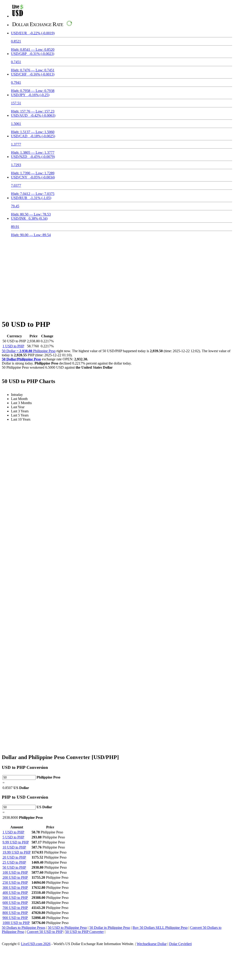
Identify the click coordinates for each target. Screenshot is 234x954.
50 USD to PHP (14, 867)
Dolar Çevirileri (180, 944)
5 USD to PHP (13, 837)
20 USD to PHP (14, 857)
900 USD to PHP (15, 918)
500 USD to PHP (15, 898)
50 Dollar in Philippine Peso (109, 928)
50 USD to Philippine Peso (67, 928)
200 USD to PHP (15, 877)
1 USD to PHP (13, 346)
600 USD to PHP (15, 903)
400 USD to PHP (15, 893)
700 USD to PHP (15, 908)
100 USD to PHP (15, 872)
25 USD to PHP (14, 862)
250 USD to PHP (15, 882)
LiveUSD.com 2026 (36, 944)
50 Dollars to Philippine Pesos (23, 928)
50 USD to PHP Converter (84, 932)
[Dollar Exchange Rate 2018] (18, 16)
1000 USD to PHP (16, 923)
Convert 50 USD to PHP (45, 932)
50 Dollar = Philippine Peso (29, 351)
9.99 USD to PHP (16, 842)
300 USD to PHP (15, 887)
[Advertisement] (117, 275)
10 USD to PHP (14, 847)
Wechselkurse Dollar (152, 944)
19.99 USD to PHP (17, 852)
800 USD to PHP (15, 913)
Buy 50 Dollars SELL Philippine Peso (160, 928)
